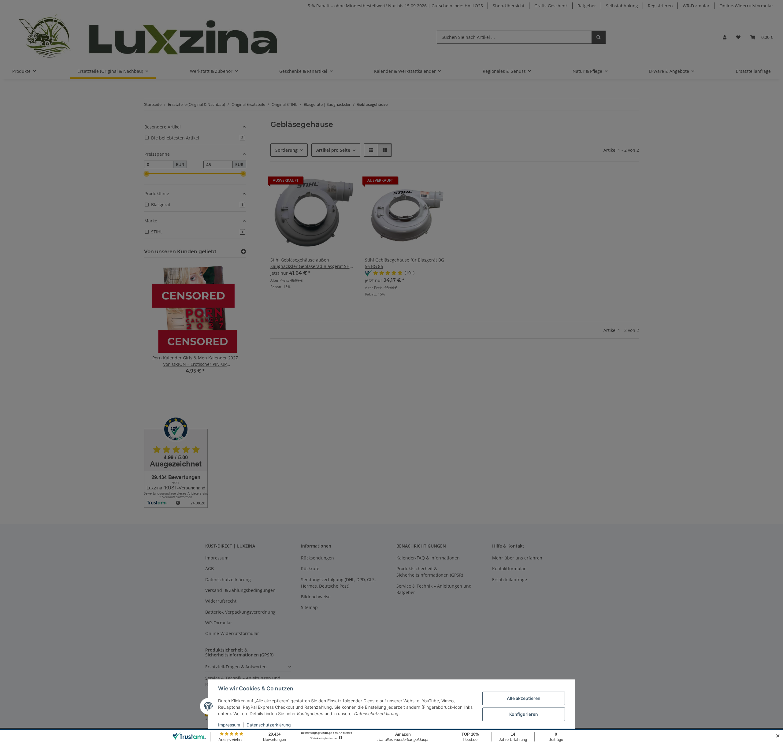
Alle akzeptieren (523, 698)
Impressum (229, 724)
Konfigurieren (523, 714)
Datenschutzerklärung (269, 724)
